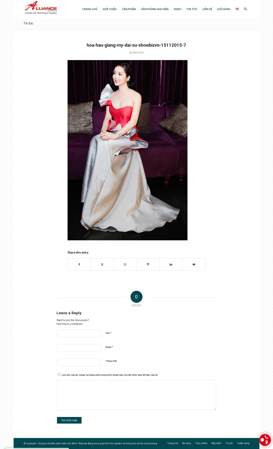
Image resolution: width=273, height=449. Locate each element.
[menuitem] (90, 9)
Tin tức (28, 23)
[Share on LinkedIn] (171, 264)
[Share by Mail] (193, 264)
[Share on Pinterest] (148, 264)
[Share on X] (102, 264)
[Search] (245, 9)
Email (109, 346)
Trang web (111, 361)
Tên (109, 332)
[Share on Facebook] (79, 264)
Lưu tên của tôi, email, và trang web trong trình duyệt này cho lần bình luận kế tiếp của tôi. (110, 375)
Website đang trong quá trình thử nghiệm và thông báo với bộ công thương (118, 443)
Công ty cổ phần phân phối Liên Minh (57, 443)
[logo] (40, 9)
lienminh (138, 52)
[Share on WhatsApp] (125, 264)
